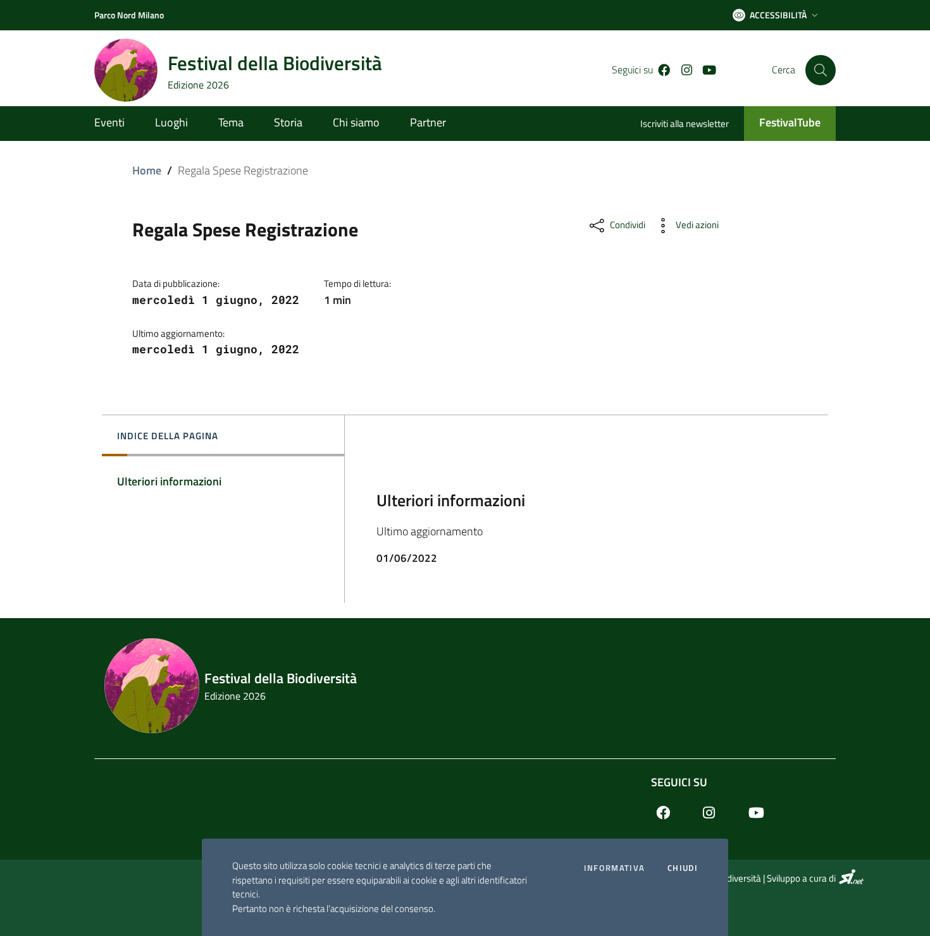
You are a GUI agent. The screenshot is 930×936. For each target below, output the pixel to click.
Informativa (614, 868)
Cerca (783, 70)
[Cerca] (820, 70)
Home (146, 170)
